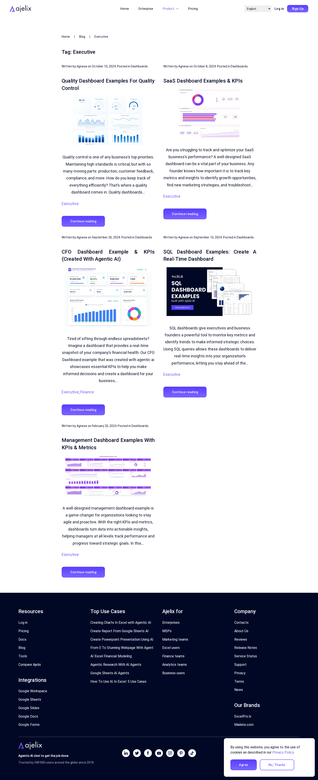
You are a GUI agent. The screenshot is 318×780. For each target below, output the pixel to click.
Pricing (193, 9)
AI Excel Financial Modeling (111, 656)
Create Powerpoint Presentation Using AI (121, 639)
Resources (30, 611)
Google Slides (28, 708)
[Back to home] (21, 8)
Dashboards (139, 66)
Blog (82, 36)
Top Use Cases (107, 611)
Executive (70, 203)
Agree (243, 765)
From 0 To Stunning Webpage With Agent (121, 648)
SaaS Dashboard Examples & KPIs (203, 81)
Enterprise (146, 9)
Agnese (82, 66)
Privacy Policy (283, 752)
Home (124, 9)
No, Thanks (277, 765)
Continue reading (83, 221)
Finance (87, 392)
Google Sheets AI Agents (109, 673)
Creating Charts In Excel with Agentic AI (120, 622)
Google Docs (28, 716)
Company (245, 611)
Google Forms (29, 725)
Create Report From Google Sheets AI (119, 631)
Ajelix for (172, 611)
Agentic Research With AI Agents (115, 665)
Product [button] (168, 9)
